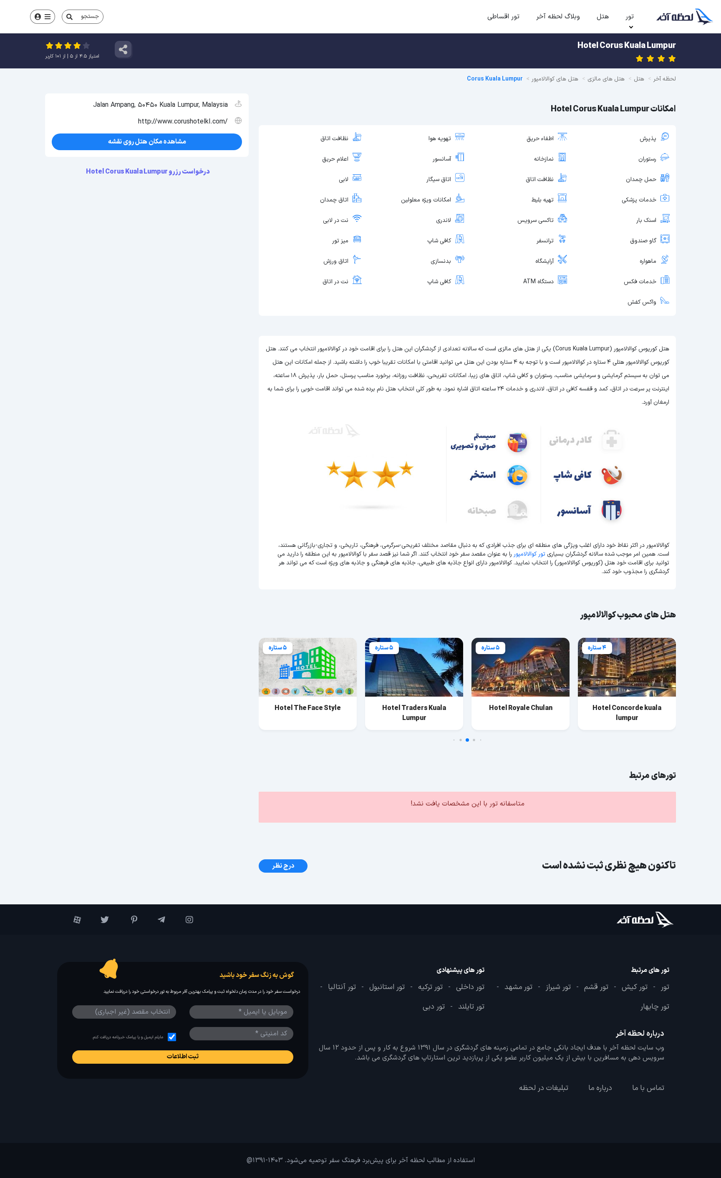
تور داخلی (470, 987)
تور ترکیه (430, 987)
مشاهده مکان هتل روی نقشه (147, 142)
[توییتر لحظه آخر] (99, 920)
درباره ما (600, 1088)
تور (629, 17)
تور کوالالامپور (529, 554)
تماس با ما (648, 1088)
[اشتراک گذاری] (123, 49)
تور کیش (635, 987)
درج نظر (283, 866)
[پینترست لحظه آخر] (127, 920)
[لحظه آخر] (622, 919)
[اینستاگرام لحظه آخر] (183, 920)
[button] (481, 740)
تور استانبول (387, 987)
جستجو (90, 16)
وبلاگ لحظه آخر (558, 17)
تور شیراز (558, 987)
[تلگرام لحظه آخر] (155, 920)
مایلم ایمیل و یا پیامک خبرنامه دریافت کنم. (127, 1037)
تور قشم (596, 987)
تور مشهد (518, 987)
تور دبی (434, 1007)
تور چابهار (654, 1007)
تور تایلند (471, 1007)
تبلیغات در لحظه (543, 1088)
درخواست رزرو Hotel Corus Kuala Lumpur (148, 172)
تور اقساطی (503, 17)
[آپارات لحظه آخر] (71, 920)
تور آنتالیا (342, 987)
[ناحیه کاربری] (42, 17)
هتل (603, 17)
